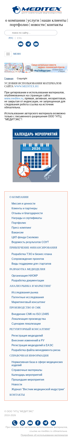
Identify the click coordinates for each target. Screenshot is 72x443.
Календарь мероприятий (27, 374)
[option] (36, 68)
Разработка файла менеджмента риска (36, 350)
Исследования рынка (25, 292)
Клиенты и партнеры (24, 208)
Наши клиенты (54, 20)
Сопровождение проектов (28, 258)
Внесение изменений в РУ (28, 340)
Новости (38, 24)
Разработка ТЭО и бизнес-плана (32, 254)
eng (19, 38)
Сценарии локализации (26, 323)
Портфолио (19, 24)
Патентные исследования (28, 297)
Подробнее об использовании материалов (44, 435)
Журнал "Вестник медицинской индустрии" (38, 389)
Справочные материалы (27, 370)
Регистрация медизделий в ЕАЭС (32, 345)
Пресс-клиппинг (21, 227)
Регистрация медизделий (27, 335)
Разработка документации (28, 280)
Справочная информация (29, 355)
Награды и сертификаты (27, 218)
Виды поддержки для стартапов (31, 263)
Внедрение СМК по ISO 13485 (30, 314)
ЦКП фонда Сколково (25, 237)
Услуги (33, 20)
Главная (8, 78)
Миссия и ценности (23, 203)
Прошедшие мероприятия (28, 379)
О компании (15, 20)
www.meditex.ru (26, 86)
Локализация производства (29, 318)
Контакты (55, 24)
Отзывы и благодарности (27, 213)
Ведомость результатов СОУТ (30, 242)
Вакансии (17, 232)
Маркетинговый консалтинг (28, 302)
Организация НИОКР (25, 275)
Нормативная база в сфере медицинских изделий (37, 364)
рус (11, 38)
